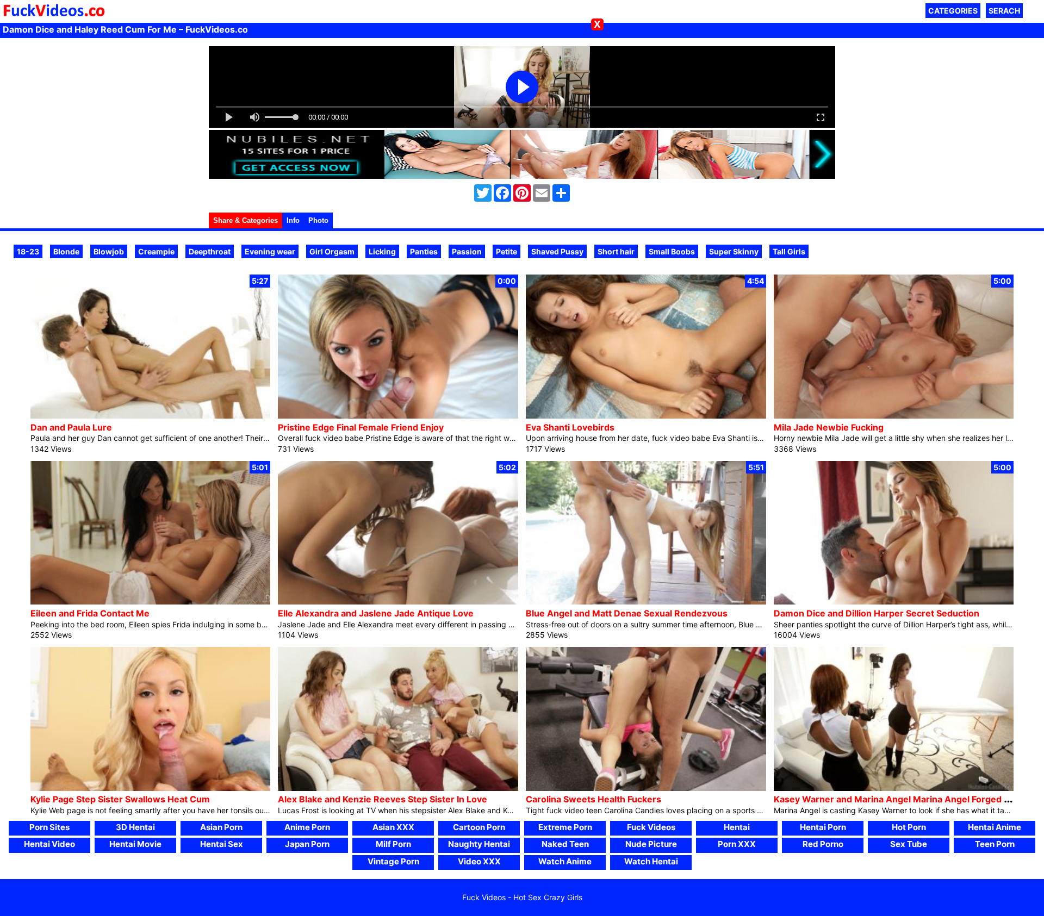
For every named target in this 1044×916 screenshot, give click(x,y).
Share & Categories (245, 220)
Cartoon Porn (479, 827)
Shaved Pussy (557, 251)
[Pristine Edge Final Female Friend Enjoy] (398, 415)
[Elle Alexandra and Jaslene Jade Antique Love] (398, 601)
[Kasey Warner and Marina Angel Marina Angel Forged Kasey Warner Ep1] (894, 788)
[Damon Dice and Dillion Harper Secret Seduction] (894, 601)
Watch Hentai (651, 861)
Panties (424, 251)
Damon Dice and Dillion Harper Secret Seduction (876, 613)
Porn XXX (737, 844)
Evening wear (270, 251)
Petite (506, 251)
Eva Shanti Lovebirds (570, 427)
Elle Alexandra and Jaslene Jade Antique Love (376, 613)
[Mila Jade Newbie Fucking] (894, 415)
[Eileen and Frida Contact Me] (150, 601)
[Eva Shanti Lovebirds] (646, 415)
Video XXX (479, 861)
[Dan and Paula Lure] (150, 415)
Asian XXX (393, 827)
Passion (467, 251)
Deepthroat (210, 251)
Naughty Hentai (479, 844)
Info (293, 220)
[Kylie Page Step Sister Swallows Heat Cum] (150, 788)
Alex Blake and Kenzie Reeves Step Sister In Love (382, 799)
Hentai (737, 827)
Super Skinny (734, 251)
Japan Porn (307, 844)
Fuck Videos (651, 827)
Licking (382, 251)
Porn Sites (49, 827)
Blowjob (109, 251)
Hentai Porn (823, 827)
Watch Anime (565, 861)
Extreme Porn (565, 827)
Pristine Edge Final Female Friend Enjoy (361, 427)
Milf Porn (393, 844)
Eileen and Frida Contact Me (90, 613)
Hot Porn (909, 827)
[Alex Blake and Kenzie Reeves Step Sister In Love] (398, 788)
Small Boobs (672, 251)
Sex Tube (908, 844)
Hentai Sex (221, 844)
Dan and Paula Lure (71, 427)
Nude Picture (651, 844)
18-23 (28, 251)
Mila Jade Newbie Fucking (829, 427)
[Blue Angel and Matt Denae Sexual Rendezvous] (646, 601)
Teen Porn (995, 844)
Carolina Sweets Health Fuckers (593, 799)
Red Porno (823, 844)
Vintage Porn (393, 861)
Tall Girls (789, 251)
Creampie (156, 251)
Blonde (66, 251)
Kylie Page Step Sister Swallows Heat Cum (120, 799)
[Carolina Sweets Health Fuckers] (646, 788)
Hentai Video (49, 844)
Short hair (616, 251)
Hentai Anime (994, 827)
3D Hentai (135, 827)
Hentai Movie (135, 844)
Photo (318, 220)
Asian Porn (221, 827)
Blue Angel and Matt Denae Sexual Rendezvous (627, 613)
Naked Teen (565, 844)
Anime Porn (307, 827)
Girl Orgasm (332, 251)
